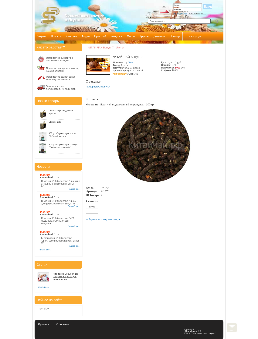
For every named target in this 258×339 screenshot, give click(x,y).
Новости (56, 36)
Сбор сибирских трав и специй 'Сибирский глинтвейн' (63, 146)
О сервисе (62, 324)
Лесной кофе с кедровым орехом (61, 112)
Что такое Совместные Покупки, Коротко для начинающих (65, 277)
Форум (85, 36)
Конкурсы (116, 36)
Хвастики (71, 36)
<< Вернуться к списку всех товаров (103, 219)
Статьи (131, 36)
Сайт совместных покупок (204, 333)
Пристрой (100, 36)
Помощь (175, 36)
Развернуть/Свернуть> (98, 86)
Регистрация (180, 13)
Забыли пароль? (197, 13)
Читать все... (45, 250)
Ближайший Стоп (49, 177)
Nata (130, 62)
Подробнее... (74, 189)
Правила (43, 324)
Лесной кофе (55, 122)
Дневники (159, 36)
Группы (144, 36)
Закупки (41, 36)
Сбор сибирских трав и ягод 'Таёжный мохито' (62, 134)
